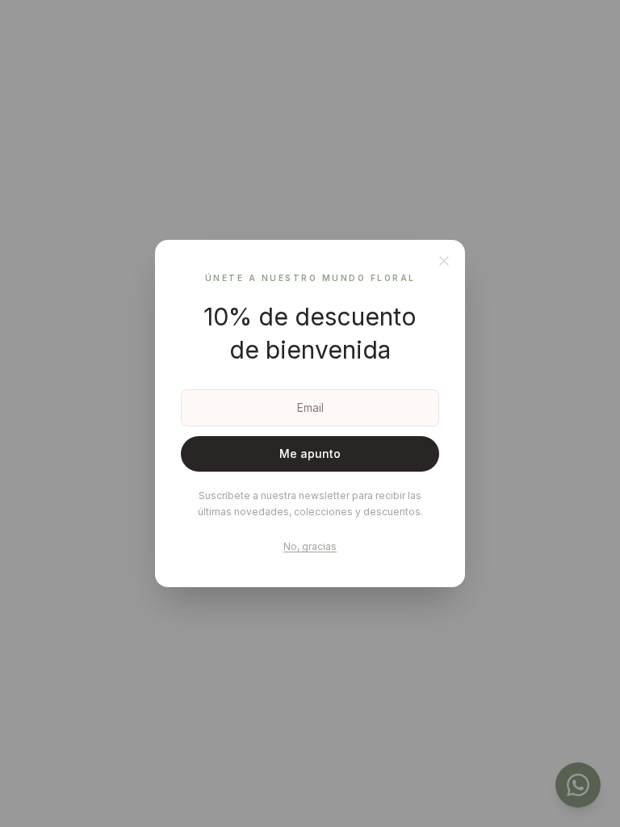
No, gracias (310, 546)
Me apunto (310, 453)
